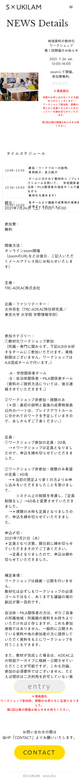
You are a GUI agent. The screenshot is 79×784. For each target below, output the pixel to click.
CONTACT (39, 752)
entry (39, 686)
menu (71, 7)
